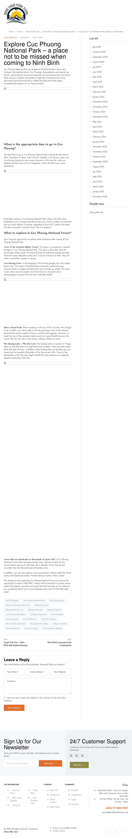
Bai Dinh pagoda (12, 600)
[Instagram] (119, 830)
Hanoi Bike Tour (11, 831)
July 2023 (97, 171)
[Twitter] (113, 830)
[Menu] (127, 13)
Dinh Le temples (57, 614)
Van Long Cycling (31, 628)
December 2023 (100, 146)
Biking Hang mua (41, 605)
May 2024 (97, 121)
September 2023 (100, 161)
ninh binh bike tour (30, 619)
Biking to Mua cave (35, 609)
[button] (79, 765)
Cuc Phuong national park (15, 614)
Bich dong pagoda (57, 600)
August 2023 (98, 166)
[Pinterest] (125, 830)
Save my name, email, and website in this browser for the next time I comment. (35, 699)
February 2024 (99, 136)
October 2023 (99, 156)
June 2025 (97, 71)
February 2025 (99, 91)
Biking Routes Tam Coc (14, 609)
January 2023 (98, 191)
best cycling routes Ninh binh (34, 600)
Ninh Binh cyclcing (48, 619)
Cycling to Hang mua (38, 614)
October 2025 (99, 51)
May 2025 (97, 76)
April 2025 (97, 81)
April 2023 (97, 181)
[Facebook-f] (107, 830)
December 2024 (100, 101)
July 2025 (97, 66)
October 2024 (99, 111)
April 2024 (97, 126)
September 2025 (100, 56)
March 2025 (98, 86)
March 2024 (98, 131)
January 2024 (98, 141)
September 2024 (100, 116)
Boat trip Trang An (54, 609)
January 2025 (98, 96)
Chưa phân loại (10, 38)
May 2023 (97, 176)
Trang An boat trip (59, 623)
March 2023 (98, 186)
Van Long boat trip (13, 628)
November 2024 (100, 106)
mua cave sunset (12, 619)
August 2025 (98, 61)
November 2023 (100, 151)
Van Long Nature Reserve (52, 628)
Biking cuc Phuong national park (18, 605)
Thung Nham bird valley (39, 623)
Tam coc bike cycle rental (15, 623)
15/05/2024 (24, 38)
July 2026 (97, 46)
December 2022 (100, 196)
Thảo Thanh (37, 38)
